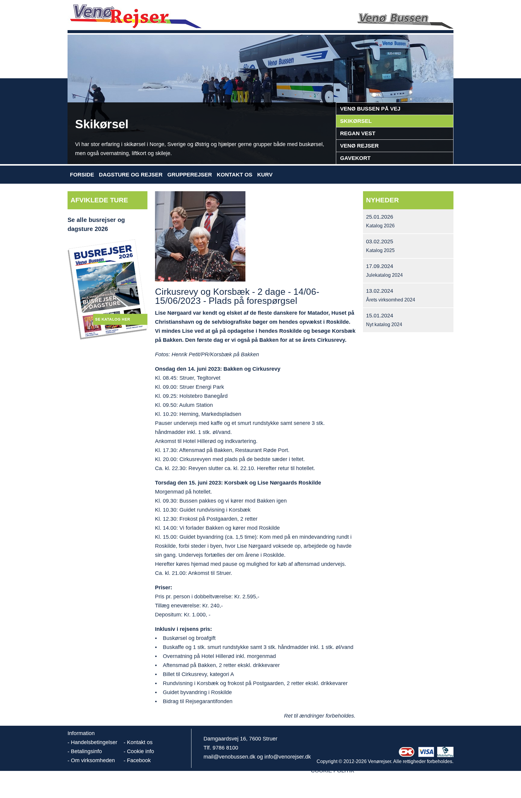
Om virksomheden (93, 760)
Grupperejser (189, 175)
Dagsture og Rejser (131, 175)
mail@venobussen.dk (229, 757)
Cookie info (140, 751)
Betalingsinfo (86, 751)
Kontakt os (234, 175)
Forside (82, 175)
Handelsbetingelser (94, 742)
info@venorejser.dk (287, 757)
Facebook (139, 760)
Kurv (265, 175)
